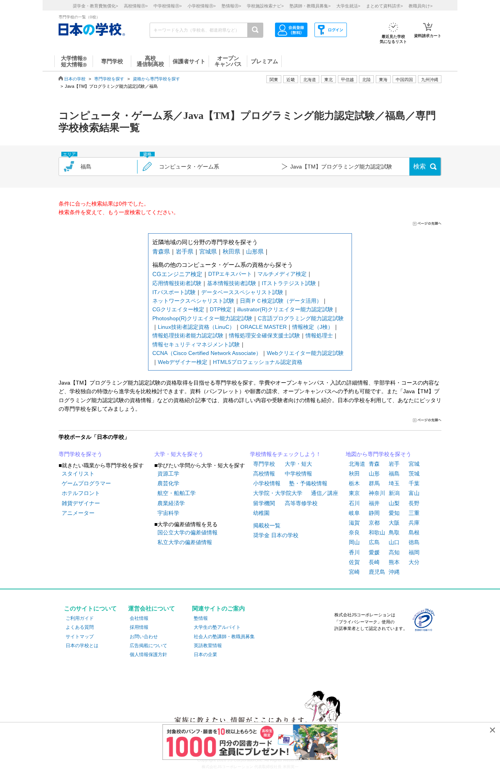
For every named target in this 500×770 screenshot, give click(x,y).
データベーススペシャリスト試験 (242, 292)
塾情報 (201, 618)
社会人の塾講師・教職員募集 (224, 636)
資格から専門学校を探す (156, 78)
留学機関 (264, 503)
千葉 (414, 483)
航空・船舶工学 (176, 493)
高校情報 (264, 473)
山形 (374, 473)
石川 (354, 503)
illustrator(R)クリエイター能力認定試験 (285, 309)
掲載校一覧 (266, 525)
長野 (414, 503)
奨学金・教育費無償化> (95, 6)
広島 (374, 542)
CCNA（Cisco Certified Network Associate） (206, 353)
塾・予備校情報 (308, 483)
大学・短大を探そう (179, 454)
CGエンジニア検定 (177, 274)
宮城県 (208, 251)
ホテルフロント (81, 493)
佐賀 (354, 562)
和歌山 (377, 532)
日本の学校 (75, 78)
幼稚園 (261, 513)
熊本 (394, 562)
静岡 (374, 513)
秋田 (354, 473)
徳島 (414, 542)
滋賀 (354, 523)
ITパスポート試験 (174, 292)
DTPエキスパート (230, 274)
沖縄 (394, 572)
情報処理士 (319, 335)
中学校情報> (168, 6)
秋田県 (231, 251)
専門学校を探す (109, 78)
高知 (394, 552)
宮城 (414, 464)
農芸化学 (168, 483)
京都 (374, 523)
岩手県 (184, 251)
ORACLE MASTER (263, 327)
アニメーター (78, 513)
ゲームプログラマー (86, 483)
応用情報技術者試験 (177, 283)
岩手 (394, 464)
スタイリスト (78, 473)
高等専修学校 (301, 503)
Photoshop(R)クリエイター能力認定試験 (202, 318)
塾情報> (231, 6)
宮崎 (354, 572)
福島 (394, 473)
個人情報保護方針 (148, 654)
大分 (414, 562)
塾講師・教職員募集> (309, 6)
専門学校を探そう (80, 454)
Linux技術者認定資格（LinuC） (196, 327)
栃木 (354, 483)
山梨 (394, 503)
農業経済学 (171, 503)
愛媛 (374, 552)
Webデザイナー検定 (182, 362)
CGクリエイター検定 (178, 309)
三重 (414, 513)
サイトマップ (80, 636)
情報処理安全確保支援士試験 (264, 335)
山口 (394, 542)
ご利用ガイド (80, 618)
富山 (414, 493)
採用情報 (139, 627)
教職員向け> (420, 6)
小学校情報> (202, 6)
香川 (354, 552)
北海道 (309, 79)
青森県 (161, 251)
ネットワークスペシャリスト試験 (193, 301)
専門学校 (264, 464)
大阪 (394, 523)
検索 (419, 166)
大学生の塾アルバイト (217, 627)
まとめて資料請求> (384, 6)
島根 (414, 532)
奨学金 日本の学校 (275, 535)
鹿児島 (377, 572)
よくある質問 (80, 627)
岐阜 (354, 513)
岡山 (354, 542)
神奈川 (377, 493)
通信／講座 (324, 493)
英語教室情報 (208, 645)
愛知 (394, 513)
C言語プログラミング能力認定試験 (301, 318)
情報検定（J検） (312, 327)
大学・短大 (298, 464)
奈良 (354, 532)
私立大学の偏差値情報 (184, 542)
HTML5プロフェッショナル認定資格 (257, 362)
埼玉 (394, 483)
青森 (374, 464)
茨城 (414, 473)
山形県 (255, 251)
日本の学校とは (82, 645)
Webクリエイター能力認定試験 (305, 353)
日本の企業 (205, 654)
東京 (354, 493)
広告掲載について (148, 645)
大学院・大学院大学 (277, 493)
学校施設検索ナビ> (265, 6)
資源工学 (168, 473)
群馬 (374, 483)
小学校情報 (266, 483)
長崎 (374, 562)
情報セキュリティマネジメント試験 (196, 344)
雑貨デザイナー (81, 503)
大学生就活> (348, 6)
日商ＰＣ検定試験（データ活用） (281, 301)
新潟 (394, 493)
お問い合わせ (144, 636)
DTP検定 (221, 309)
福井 (374, 503)
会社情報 (139, 618)
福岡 (414, 552)
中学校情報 (298, 473)
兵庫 (414, 523)
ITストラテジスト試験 (289, 283)
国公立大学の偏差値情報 (187, 532)
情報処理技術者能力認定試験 (187, 335)
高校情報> (136, 6)
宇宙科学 (168, 513)
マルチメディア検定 (282, 274)
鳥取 (394, 532)
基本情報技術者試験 (231, 283)
